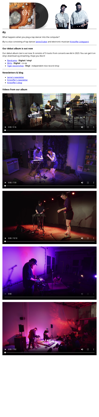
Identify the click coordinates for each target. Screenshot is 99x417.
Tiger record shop (15, 65)
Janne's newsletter (15, 77)
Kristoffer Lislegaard (79, 41)
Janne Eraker (41, 41)
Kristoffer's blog (14, 82)
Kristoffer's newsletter (17, 80)
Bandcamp (12, 60)
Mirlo (9, 63)
